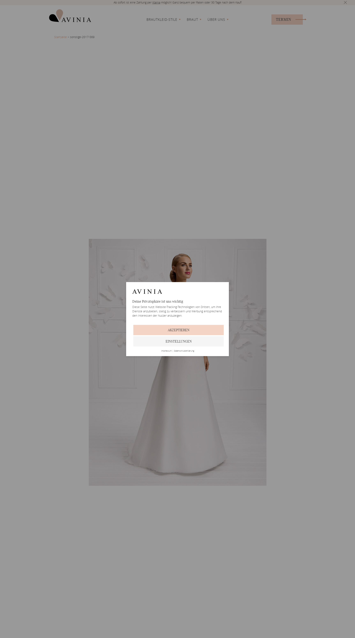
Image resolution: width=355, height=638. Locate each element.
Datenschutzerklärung (184, 351)
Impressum (166, 351)
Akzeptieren (178, 330)
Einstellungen (179, 341)
